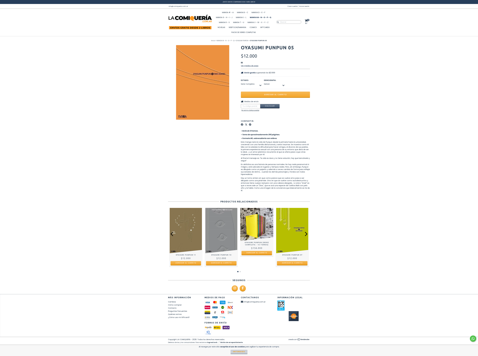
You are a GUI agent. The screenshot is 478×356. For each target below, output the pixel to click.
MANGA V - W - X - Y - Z (258, 22)
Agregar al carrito (186, 263)
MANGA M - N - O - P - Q (260, 17)
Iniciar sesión (304, 6)
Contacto (172, 308)
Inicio (213, 41)
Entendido (239, 352)
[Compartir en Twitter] (246, 124)
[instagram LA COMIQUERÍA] (235, 288)
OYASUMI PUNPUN (242, 41)
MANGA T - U (238, 22)
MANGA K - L (241, 17)
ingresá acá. (212, 342)
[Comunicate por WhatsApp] (473, 338)
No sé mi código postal (250, 110)
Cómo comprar (175, 305)
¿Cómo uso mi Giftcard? (179, 317)
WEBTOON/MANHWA (237, 27)
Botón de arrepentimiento (231, 342)
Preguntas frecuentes (177, 311)
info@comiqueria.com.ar (178, 6)
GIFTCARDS (265, 27)
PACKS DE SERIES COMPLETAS (243, 32)
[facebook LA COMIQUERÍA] (243, 288)
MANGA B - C (242, 12)
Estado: (245, 80)
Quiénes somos (175, 314)
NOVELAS (221, 27)
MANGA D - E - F (258, 12)
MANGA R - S (224, 22)
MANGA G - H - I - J (224, 17)
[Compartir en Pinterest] (250, 124)
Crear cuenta (292, 6)
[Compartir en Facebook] (242, 124)
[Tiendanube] (299, 340)
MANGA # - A (228, 12)
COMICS (253, 27)
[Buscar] (277, 22)
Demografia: (270, 80)
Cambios (172, 302)
